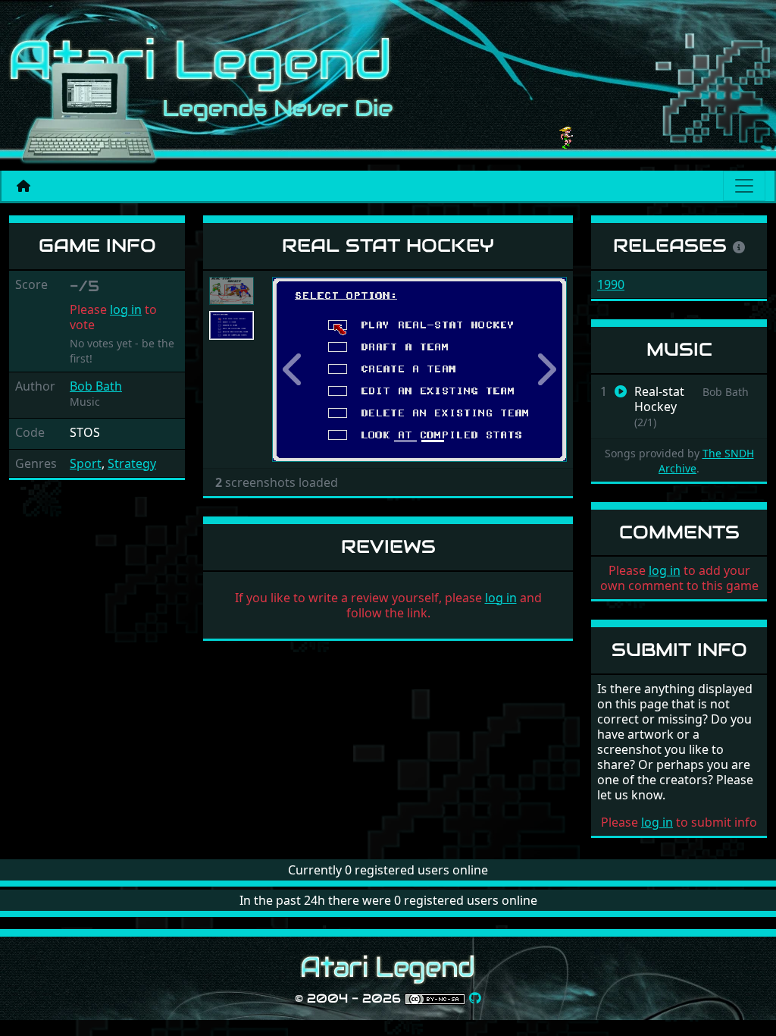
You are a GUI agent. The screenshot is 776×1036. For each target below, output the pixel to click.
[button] (294, 369)
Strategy (132, 463)
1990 (610, 284)
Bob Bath (96, 386)
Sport (86, 463)
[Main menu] (744, 186)
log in (126, 309)
